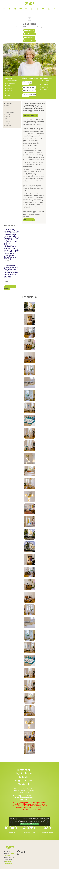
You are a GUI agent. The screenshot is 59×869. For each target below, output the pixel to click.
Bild (57, 840)
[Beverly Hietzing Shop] (56, 9)
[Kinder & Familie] (6, 9)
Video (8, 95)
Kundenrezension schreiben (29, 95)
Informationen (34, 823)
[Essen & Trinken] (16, 9)
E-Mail (8, 85)
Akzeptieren (24, 823)
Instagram (9, 93)
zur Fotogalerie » (30, 41)
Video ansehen (30, 37)
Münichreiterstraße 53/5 (13, 80)
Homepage (9, 88)
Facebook (9, 90)
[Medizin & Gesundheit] (28, 9)
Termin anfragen (30, 34)
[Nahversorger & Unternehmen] (33, 9)
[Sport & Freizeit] (11, 9)
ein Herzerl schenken (27, 83)
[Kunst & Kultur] (22, 9)
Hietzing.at (29, 3)
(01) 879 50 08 (30, 30)
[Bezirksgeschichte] (50, 9)
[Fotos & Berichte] (44, 9)
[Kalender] (39, 9)
